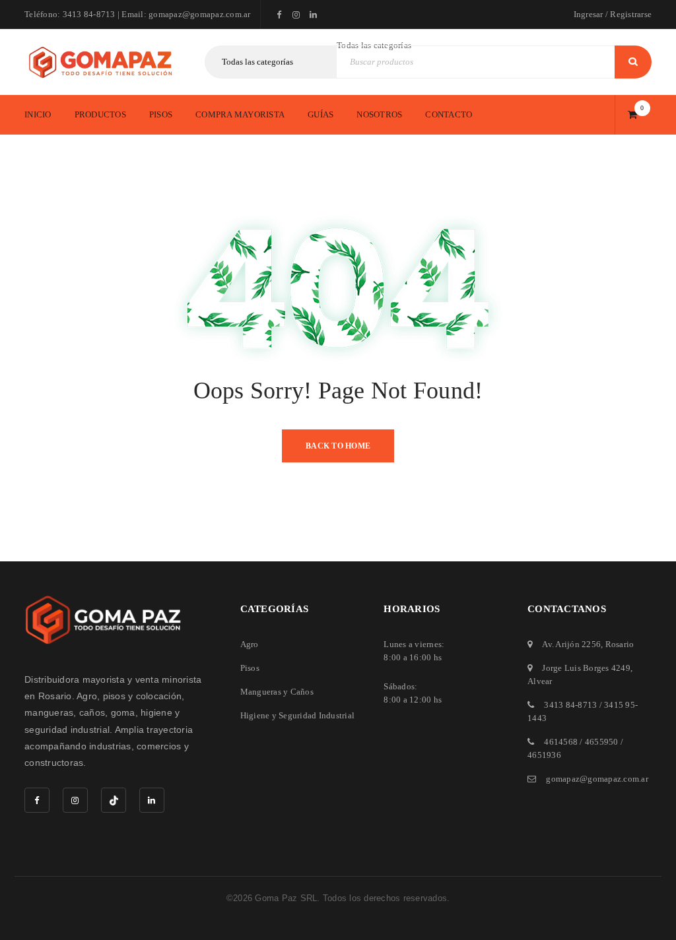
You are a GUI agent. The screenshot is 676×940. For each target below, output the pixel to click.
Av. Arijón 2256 (571, 644)
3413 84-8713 (570, 705)
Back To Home (338, 446)
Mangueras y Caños (277, 692)
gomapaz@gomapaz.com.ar (597, 779)
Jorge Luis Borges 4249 (586, 668)
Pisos (249, 668)
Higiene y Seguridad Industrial (297, 715)
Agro (249, 644)
